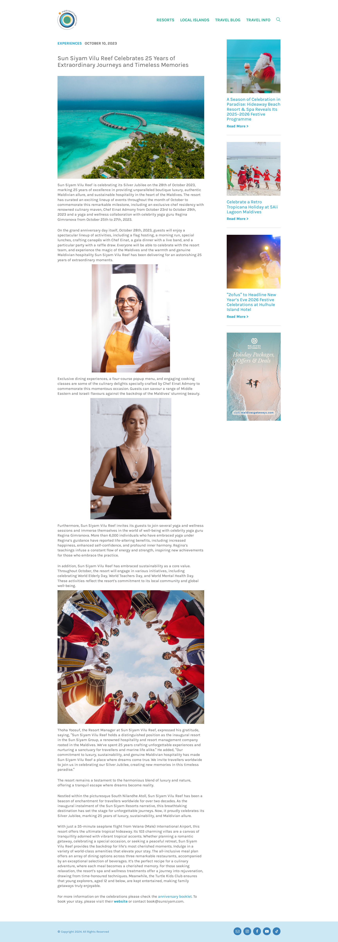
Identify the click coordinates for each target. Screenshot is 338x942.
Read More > (237, 126)
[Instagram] (247, 931)
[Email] (237, 931)
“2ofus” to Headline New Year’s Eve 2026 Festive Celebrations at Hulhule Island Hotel (251, 302)
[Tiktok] (276, 931)
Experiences (70, 43)
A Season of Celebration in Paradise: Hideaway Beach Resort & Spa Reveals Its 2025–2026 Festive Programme (253, 109)
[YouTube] (267, 931)
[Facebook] (257, 931)
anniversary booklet (175, 896)
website (121, 901)
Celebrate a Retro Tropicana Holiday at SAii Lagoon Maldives (252, 206)
